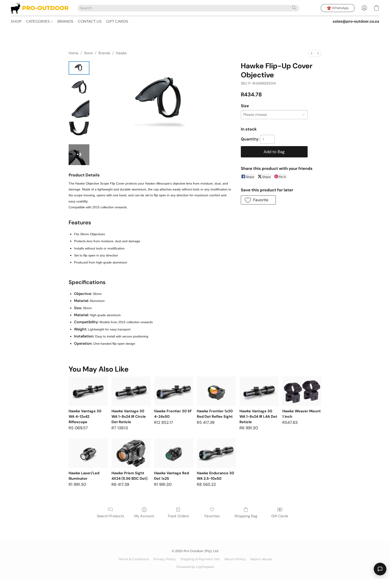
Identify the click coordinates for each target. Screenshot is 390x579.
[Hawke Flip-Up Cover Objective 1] (79, 86)
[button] (39, 8)
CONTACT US (90, 21)
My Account (144, 516)
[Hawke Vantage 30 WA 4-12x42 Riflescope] (88, 391)
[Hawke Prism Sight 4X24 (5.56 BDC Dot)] (131, 453)
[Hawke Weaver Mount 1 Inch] (301, 391)
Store (88, 53)
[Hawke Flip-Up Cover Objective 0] (79, 68)
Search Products (110, 516)
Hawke (121, 53)
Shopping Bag (245, 516)
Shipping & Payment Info (200, 559)
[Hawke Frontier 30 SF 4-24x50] (173, 391)
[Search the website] (294, 8)
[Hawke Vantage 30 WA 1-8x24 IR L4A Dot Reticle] (259, 391)
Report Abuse (261, 559)
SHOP (16, 21)
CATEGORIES (38, 21)
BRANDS (65, 21)
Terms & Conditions (133, 559)
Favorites (212, 516)
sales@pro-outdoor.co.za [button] (356, 21)
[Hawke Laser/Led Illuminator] (88, 453)
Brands (104, 53)
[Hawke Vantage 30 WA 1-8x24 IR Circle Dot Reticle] (131, 391)
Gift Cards (279, 516)
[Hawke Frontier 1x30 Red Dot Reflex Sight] (216, 391)
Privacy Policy (164, 559)
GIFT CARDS (117, 21)
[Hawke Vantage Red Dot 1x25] (173, 453)
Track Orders (178, 516)
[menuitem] (312, 53)
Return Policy (235, 559)
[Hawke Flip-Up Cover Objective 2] (79, 109)
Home (73, 53)
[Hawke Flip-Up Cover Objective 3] (79, 132)
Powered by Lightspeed (195, 567)
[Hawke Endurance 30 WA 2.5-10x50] (216, 453)
